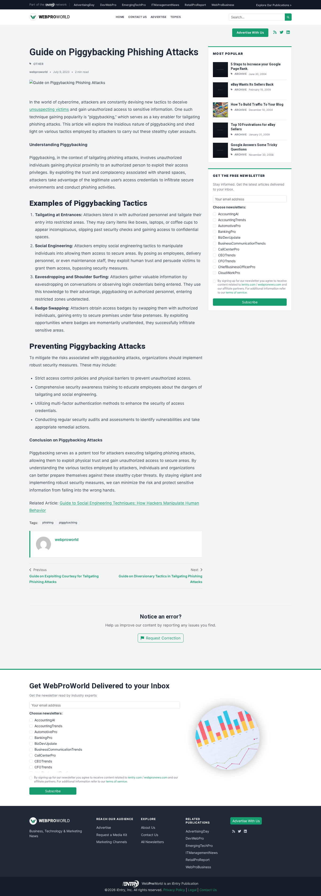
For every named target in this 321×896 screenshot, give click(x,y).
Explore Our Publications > (274, 5)
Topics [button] (175, 17)
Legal (192, 890)
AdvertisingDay (84, 5)
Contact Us (137, 17)
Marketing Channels (111, 842)
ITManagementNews (165, 5)
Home (120, 17)
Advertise (159, 17)
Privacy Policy (174, 890)
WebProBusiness (222, 5)
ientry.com (248, 284)
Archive (241, 73)
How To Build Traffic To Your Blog (257, 104)
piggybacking (68, 522)
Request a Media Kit (111, 835)
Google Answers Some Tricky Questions (254, 147)
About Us (148, 827)
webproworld (38, 72)
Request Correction (163, 638)
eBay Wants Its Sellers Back (252, 84)
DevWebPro (108, 5)
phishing (47, 522)
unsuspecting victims (49, 109)
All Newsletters (152, 842)
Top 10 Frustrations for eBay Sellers (253, 127)
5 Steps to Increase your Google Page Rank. (256, 66)
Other (38, 64)
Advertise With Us (250, 32)
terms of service (236, 292)
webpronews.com (269, 284)
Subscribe (250, 302)
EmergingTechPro (134, 5)
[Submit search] (288, 17)
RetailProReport (195, 5)
